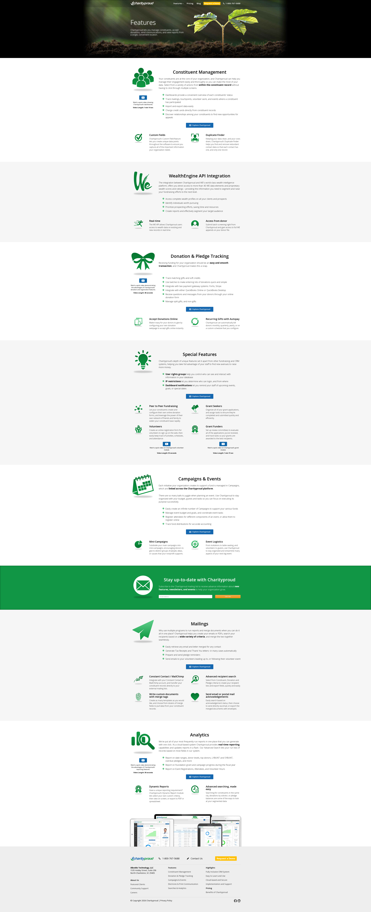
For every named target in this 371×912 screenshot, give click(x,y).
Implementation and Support (219, 884)
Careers (133, 892)
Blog (199, 3)
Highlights (210, 867)
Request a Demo (212, 3)
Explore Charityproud (201, 125)
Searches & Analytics (177, 888)
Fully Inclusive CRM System (217, 871)
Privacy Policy (166, 900)
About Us (134, 880)
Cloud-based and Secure (216, 880)
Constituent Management (179, 871)
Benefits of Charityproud (217, 892)
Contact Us (196, 858)
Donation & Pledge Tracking (180, 876)
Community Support (139, 888)
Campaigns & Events (177, 880)
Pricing (190, 3)
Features (177, 3)
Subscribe (228, 596)
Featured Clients (137, 884)
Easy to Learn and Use (215, 876)
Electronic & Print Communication (183, 884)
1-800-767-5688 (232, 3)
